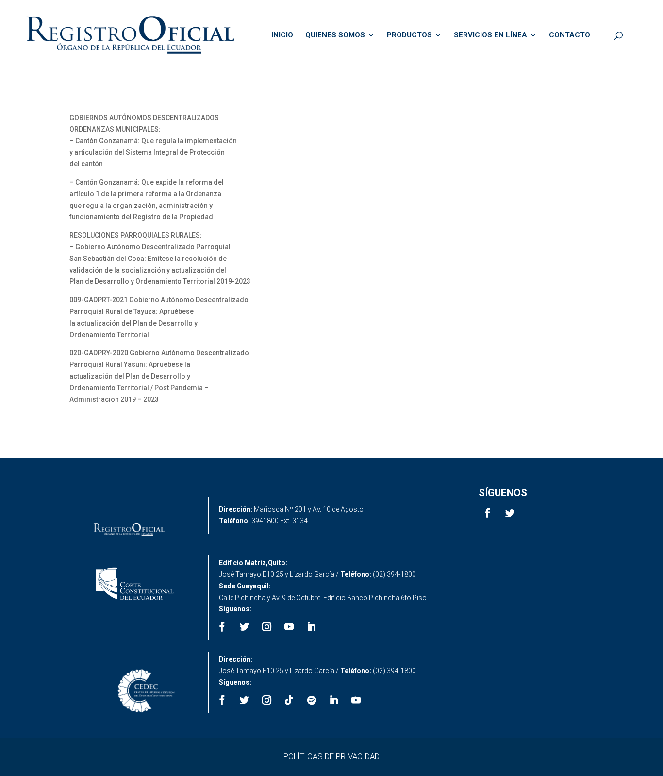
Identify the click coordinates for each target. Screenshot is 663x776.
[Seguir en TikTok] (289, 700)
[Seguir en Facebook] (488, 513)
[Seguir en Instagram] (267, 627)
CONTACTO (569, 35)
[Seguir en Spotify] (311, 700)
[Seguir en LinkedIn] (311, 627)
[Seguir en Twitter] (510, 513)
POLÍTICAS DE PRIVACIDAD (331, 756)
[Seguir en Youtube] (289, 627)
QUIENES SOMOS (335, 35)
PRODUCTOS (409, 35)
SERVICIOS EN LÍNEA (490, 35)
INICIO (282, 35)
